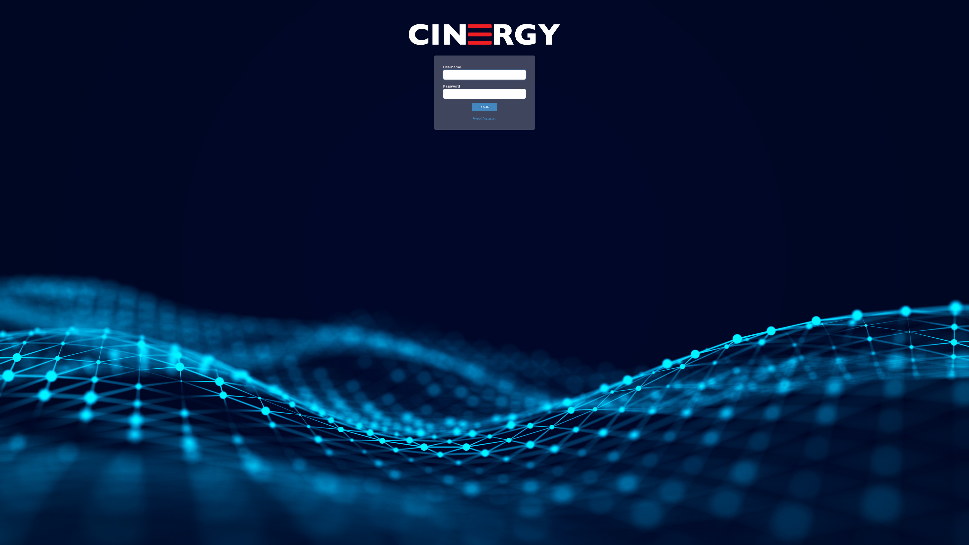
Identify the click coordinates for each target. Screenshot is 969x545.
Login (484, 106)
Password (451, 86)
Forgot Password (484, 118)
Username (452, 67)
